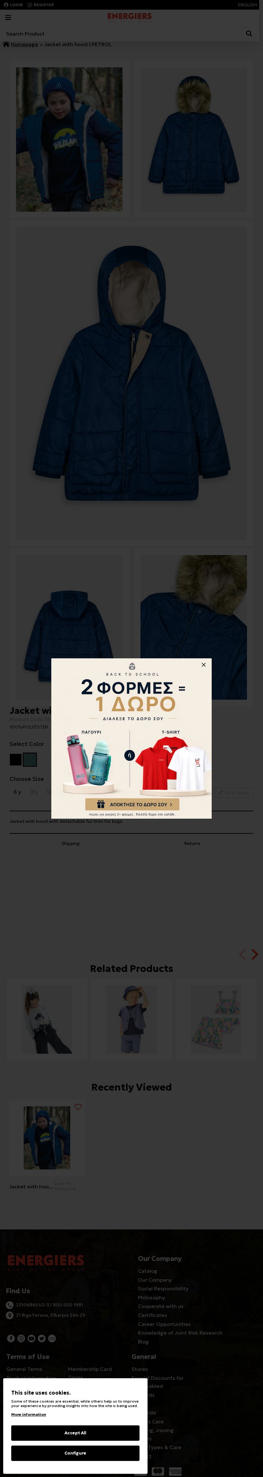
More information (28, 1414)
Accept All (75, 1433)
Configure (75, 1453)
